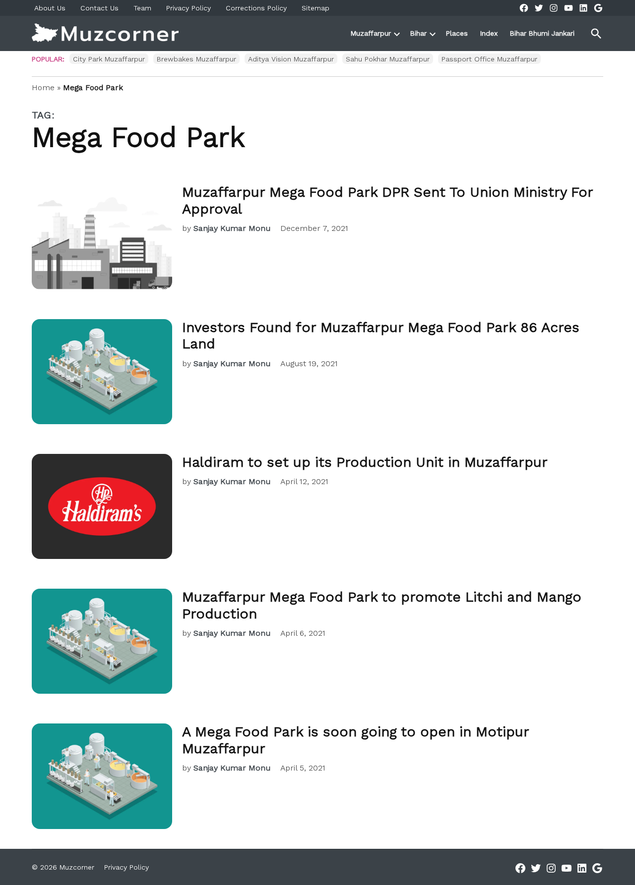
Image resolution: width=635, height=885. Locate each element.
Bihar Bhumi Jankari (542, 33)
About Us (49, 8)
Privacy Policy (188, 8)
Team (142, 8)
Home (43, 87)
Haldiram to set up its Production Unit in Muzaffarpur (365, 462)
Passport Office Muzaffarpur (489, 59)
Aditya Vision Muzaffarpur (291, 59)
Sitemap (315, 8)
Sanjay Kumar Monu (231, 228)
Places (457, 33)
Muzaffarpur (371, 33)
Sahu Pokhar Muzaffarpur (388, 59)
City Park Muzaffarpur (109, 59)
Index (489, 33)
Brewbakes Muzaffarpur (196, 59)
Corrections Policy (256, 8)
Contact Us (99, 8)
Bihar (418, 33)
